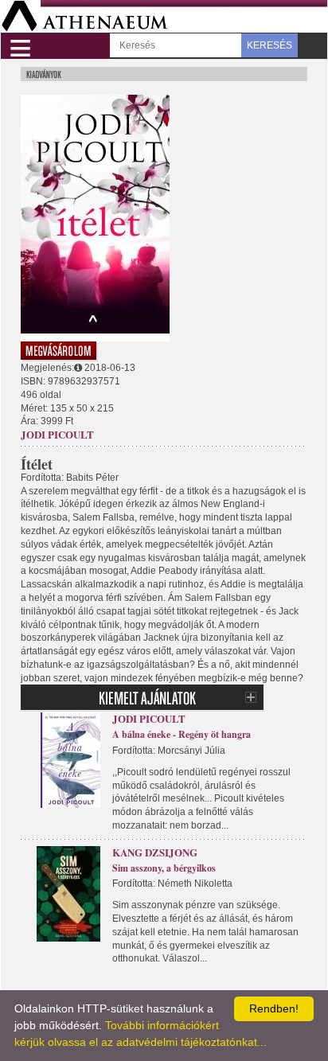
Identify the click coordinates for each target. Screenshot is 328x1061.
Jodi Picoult (57, 434)
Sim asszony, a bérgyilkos (164, 868)
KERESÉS (269, 45)
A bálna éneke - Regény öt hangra (181, 734)
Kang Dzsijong (154, 852)
